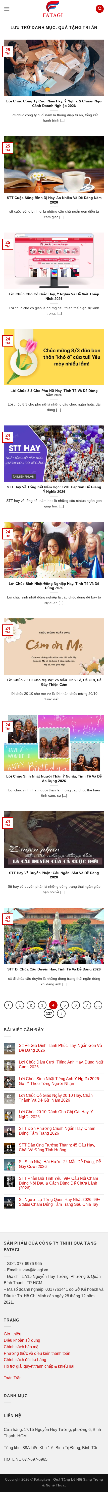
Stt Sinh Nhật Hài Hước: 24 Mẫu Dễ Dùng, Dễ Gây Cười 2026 (60, 1164)
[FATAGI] (53, 9)
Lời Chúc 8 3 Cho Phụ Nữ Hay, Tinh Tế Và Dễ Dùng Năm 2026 (54, 393)
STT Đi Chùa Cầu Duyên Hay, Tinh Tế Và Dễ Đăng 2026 (54, 969)
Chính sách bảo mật (21, 1347)
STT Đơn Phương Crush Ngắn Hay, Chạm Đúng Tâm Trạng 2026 (57, 1130)
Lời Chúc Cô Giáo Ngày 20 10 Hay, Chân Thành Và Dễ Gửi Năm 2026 (56, 1097)
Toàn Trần (13, 1378)
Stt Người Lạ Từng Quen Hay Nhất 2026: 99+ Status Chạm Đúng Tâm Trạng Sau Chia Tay (59, 1202)
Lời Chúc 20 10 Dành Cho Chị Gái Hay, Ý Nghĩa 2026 (56, 1114)
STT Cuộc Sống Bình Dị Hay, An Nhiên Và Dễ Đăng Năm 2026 (54, 200)
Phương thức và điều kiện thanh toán (37, 1353)
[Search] (100, 9)
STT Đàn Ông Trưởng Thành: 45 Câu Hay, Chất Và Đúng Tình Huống (57, 1147)
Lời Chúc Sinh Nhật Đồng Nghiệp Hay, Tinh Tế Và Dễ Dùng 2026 (54, 586)
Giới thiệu (12, 1334)
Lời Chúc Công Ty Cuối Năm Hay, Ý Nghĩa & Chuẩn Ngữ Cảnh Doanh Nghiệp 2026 (54, 103)
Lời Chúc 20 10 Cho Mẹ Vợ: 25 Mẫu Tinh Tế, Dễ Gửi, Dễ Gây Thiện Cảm (54, 682)
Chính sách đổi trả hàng (25, 1360)
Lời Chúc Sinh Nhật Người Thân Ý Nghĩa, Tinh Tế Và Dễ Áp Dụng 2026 (54, 778)
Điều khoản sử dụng (22, 1340)
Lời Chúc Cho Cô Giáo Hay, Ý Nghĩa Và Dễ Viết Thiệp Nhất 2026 (54, 296)
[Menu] (7, 9)
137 (49, 1013)
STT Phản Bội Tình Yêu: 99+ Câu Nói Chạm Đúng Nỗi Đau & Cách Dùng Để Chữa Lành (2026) (58, 1183)
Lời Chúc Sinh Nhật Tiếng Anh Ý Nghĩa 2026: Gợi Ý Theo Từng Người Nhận (59, 1081)
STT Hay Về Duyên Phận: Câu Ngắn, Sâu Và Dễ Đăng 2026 (54, 875)
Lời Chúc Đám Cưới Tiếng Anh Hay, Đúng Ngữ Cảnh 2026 (61, 1064)
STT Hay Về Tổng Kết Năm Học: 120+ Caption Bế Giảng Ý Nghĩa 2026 (54, 489)
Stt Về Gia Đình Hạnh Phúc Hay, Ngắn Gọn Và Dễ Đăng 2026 (60, 1047)
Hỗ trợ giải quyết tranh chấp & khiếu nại (39, 1366)
